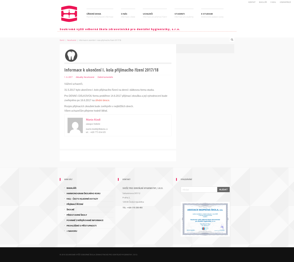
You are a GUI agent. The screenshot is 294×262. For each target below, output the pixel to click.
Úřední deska (100, 15)
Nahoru (72, 231)
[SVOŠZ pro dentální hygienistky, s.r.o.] (69, 13)
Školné (70, 209)
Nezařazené (71, 40)
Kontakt (251, 2)
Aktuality (79, 77)
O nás (128, 15)
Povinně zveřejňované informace (85, 220)
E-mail (273, 2)
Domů (62, 40)
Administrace (285, 2)
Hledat (223, 189)
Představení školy (77, 214)
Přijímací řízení (75, 204)
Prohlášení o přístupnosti (82, 225)
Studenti (184, 15)
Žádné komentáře (105, 77)
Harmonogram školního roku (83, 193)
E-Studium (212, 15)
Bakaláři (263, 2)
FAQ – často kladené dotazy (82, 198)
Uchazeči (155, 15)
